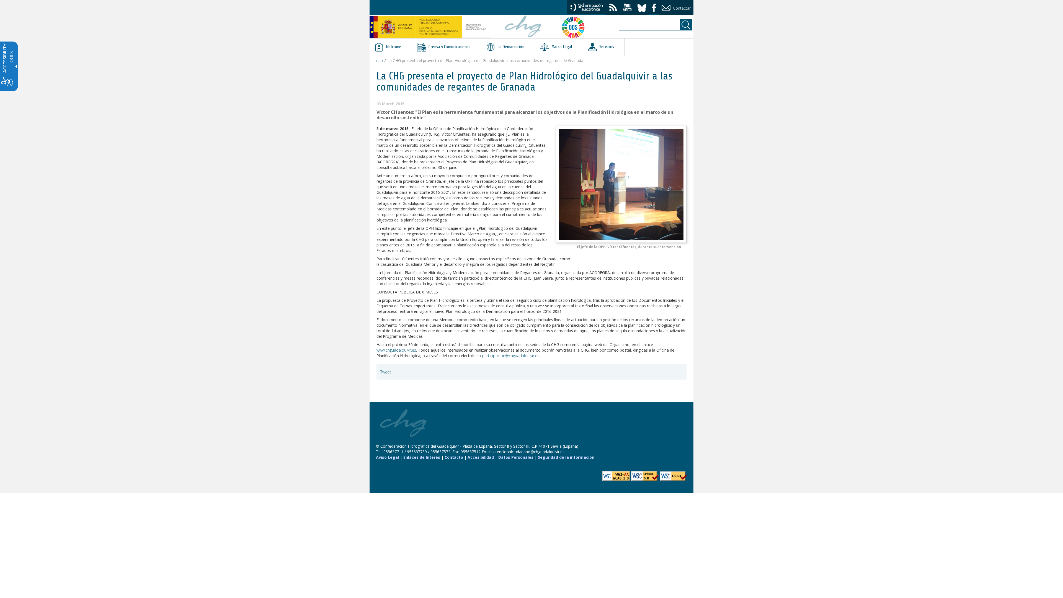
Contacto (454, 457)
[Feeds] (613, 8)
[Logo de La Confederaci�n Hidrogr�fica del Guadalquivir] (523, 27)
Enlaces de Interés (421, 457)
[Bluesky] (642, 7)
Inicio (378, 60)
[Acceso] (586, 6)
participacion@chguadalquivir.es (510, 355)
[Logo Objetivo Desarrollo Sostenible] (575, 27)
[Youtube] (627, 8)
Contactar (681, 8)
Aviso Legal (387, 457)
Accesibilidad (481, 457)
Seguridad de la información (566, 457)
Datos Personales (515, 457)
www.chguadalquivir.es (396, 350)
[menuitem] (391, 47)
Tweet (385, 372)
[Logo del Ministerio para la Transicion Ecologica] (430, 27)
